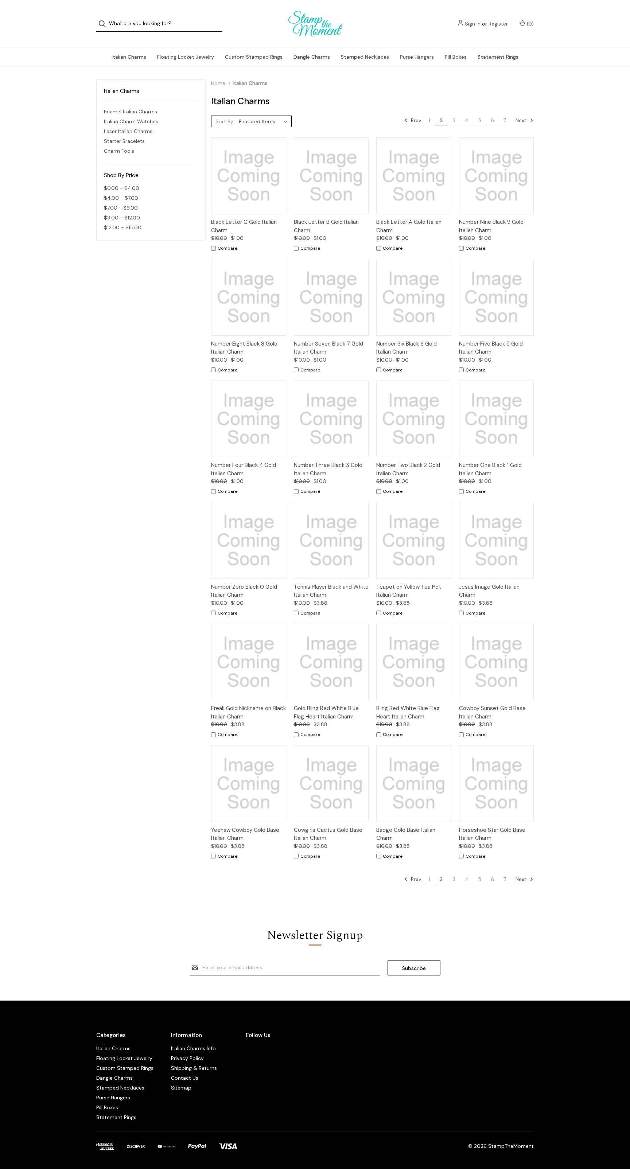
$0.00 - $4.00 (121, 188)
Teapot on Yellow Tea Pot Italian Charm (408, 591)
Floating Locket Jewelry (185, 57)
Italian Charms (129, 57)
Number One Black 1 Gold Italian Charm (490, 469)
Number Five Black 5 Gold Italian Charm (491, 348)
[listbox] (264, 121)
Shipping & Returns (194, 1068)
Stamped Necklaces (365, 57)
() (529, 23)
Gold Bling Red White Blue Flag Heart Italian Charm (326, 712)
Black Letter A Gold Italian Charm (409, 226)
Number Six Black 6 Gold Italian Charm (406, 348)
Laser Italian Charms (128, 131)
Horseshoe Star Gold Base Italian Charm (492, 834)
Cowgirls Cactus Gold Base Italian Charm (328, 834)
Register (498, 23)
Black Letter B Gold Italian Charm (326, 226)
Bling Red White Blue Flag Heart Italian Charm (408, 712)
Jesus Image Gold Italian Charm (489, 591)
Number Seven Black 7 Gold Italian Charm (328, 348)
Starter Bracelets (124, 141)
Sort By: (224, 121)
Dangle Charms (311, 57)
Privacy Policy (187, 1058)
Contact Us (184, 1078)
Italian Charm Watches (131, 121)
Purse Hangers (417, 57)
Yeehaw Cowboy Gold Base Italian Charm (245, 834)
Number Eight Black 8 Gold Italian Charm (244, 348)
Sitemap (181, 1087)
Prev (415, 120)
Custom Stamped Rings (254, 57)
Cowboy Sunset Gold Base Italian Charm (492, 712)
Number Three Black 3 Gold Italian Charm (328, 469)
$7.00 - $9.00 (121, 207)
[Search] (104, 24)
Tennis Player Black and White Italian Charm (331, 591)
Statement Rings (498, 57)
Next (522, 120)
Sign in (473, 23)
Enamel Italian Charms (130, 111)
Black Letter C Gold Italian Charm (244, 226)
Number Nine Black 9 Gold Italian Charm (491, 226)
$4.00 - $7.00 (121, 198)
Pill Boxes (456, 57)
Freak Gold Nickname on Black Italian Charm (248, 712)
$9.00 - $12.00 (122, 217)
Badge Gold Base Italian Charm (405, 834)
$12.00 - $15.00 (122, 227)
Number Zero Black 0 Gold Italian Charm (244, 591)
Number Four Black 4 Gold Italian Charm (243, 469)
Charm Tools (119, 151)
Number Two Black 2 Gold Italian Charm (408, 469)
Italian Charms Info (193, 1048)
